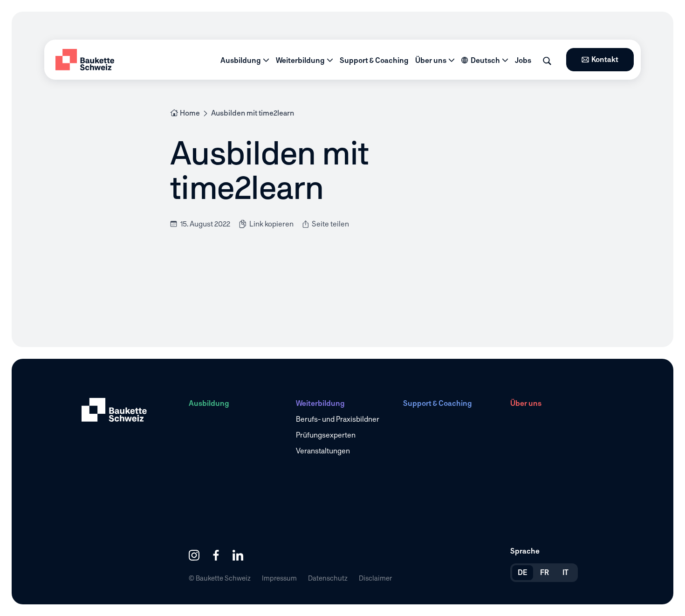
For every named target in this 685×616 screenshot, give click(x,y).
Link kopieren (271, 224)
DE (522, 572)
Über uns (430, 60)
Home (189, 113)
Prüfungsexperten (326, 435)
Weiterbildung (300, 60)
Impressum (279, 578)
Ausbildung (240, 60)
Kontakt (604, 59)
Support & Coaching (374, 60)
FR (544, 572)
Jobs (523, 60)
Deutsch (485, 60)
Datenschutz (328, 578)
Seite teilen (329, 224)
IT (565, 572)
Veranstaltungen (323, 451)
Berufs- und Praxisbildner (337, 419)
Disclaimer (375, 578)
